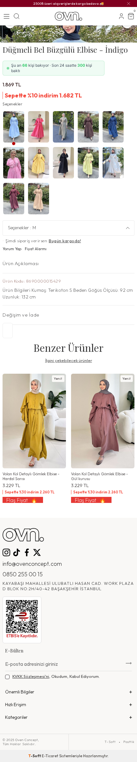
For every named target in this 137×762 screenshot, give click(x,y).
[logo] (68, 16)
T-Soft (110, 742)
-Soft (35, 755)
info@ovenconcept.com (32, 563)
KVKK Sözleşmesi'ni (30, 676)
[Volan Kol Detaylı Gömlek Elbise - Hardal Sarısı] (34, 421)
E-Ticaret (50, 755)
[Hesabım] (121, 16)
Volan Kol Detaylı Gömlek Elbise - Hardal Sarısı (31, 476)
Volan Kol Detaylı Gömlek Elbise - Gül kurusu (99, 476)
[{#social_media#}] (6, 552)
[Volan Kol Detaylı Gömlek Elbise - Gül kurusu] (102, 421)
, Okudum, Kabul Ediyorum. (56, 676)
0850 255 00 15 (23, 574)
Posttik (128, 742)
